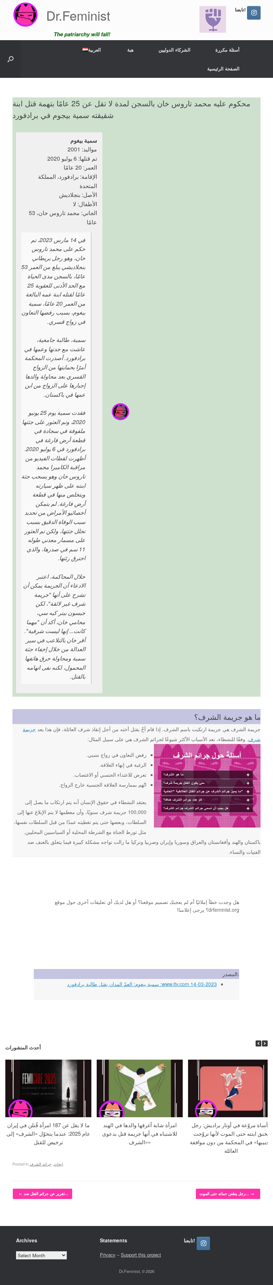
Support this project (141, 1254)
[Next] (265, 1043)
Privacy (108, 1254)
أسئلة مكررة (227, 49)
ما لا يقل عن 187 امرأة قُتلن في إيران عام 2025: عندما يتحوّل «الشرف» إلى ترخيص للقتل (48, 1133)
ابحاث (58, 1164)
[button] (10, 59)
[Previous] (258, 1043)
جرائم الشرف (41, 1164)
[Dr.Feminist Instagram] (254, 13)
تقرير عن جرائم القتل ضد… (44, 1193)
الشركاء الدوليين (175, 49)
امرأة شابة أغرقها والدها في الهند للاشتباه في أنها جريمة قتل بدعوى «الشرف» (139, 1133)
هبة (130, 49)
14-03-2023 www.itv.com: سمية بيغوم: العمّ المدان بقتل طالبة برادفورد (142, 983)
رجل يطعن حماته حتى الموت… (226, 1193)
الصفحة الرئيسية (223, 68)
